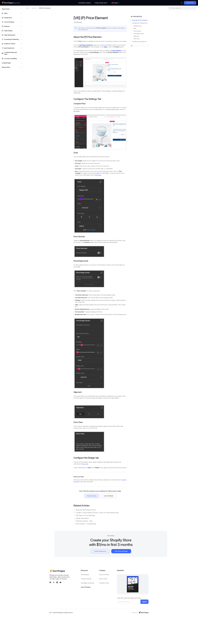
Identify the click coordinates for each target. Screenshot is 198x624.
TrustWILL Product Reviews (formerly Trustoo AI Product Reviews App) (97, 512)
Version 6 (34, 8)
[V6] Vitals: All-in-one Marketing (85, 515)
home (27, 8)
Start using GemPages (121, 551)
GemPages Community (87, 583)
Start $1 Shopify (85, 587)
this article (77, 111)
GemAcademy (85, 574)
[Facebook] (50, 582)
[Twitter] (53, 582)
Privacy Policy (103, 579)
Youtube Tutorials (86, 579)
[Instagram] (57, 582)
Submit (144, 601)
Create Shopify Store (101, 3)
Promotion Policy (104, 583)
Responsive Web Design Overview (86, 510)
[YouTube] (60, 582)
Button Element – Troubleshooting (86, 524)
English (116, 2)
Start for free (190, 2)
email (123, 480)
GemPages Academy (85, 3)
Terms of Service (104, 574)
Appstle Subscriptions (82, 518)
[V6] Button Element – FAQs (84, 521)
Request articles (91, 496)
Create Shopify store (100, 551)
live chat (76, 481)
